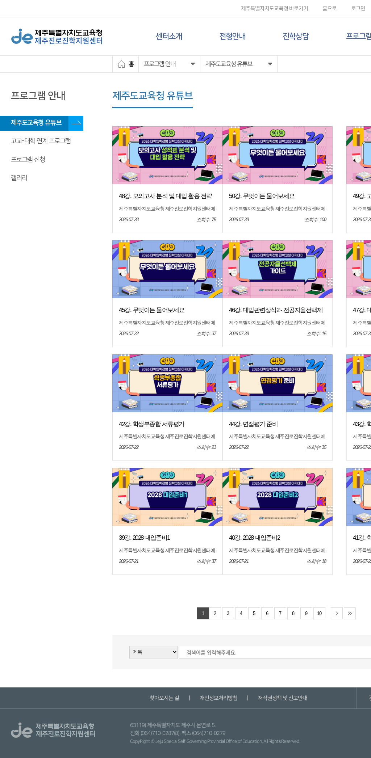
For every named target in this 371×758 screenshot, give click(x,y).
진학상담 (296, 36)
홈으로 (329, 8)
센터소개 (169, 36)
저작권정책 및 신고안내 (282, 698)
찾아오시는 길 (164, 698)
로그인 (358, 8)
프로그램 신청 (28, 159)
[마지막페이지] (350, 613)
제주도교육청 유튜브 (36, 122)
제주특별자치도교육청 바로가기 (274, 8)
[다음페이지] (337, 613)
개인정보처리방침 (218, 698)
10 (319, 613)
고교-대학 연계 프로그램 (41, 141)
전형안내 (232, 36)
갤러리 (19, 178)
